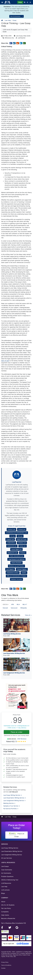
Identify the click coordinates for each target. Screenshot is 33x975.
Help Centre (5, 915)
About (3, 901)
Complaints (5, 912)
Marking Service (8, 803)
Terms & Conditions (6, 965)
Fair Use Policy (6, 908)
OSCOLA (5, 604)
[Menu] (2, 2)
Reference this (9, 38)
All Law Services (6, 858)
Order (20, 2)
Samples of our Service (11, 806)
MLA (18, 604)
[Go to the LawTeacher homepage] (7, 2)
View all (27, 615)
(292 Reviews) (21, 739)
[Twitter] (10, 927)
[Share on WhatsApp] (24, 43)
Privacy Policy (4, 962)
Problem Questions (7, 876)
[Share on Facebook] (10, 43)
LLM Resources (6, 883)
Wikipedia (23, 608)
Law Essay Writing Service (12, 795)
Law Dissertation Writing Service (14, 798)
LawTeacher (21, 38)
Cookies (3, 968)
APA (12, 604)
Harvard (5, 608)
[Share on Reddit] (17, 43)
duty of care (5, 360)
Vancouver (14, 608)
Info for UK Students (7, 905)
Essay (14, 20)
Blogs (3, 893)
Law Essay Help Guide (23, 35)
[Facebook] (2, 927)
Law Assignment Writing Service (13, 800)
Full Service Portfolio (10, 808)
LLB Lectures (5, 890)
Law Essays (5, 866)
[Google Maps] (17, 927)
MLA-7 (25, 604)
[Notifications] (27, 2)
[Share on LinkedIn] (21, 43)
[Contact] (24, 2)
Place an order (16, 732)
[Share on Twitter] (14, 43)
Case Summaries (6, 870)
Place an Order (19, 835)
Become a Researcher (8, 918)
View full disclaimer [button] (15, 16)
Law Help (8, 20)
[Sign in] (30, 2)
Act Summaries (6, 873)
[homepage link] (2, 20)
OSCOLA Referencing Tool (9, 880)
